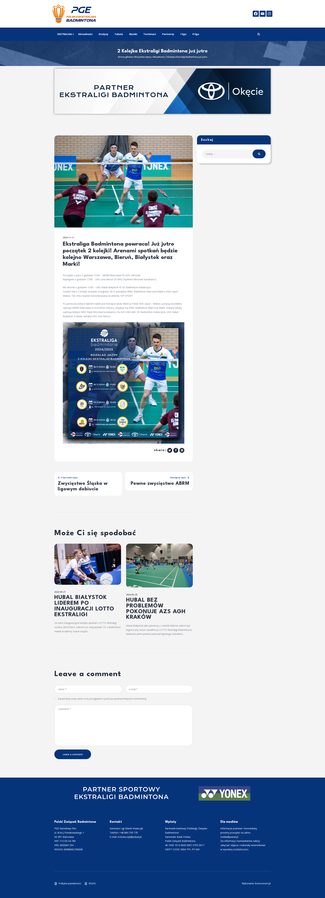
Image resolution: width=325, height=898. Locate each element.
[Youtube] (263, 14)
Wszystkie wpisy (142, 56)
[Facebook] (256, 14)
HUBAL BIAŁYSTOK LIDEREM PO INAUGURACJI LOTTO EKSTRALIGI (84, 606)
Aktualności (159, 56)
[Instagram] (269, 14)
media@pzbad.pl (229, 836)
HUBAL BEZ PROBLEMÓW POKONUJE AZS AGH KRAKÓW (156, 608)
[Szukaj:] (234, 153)
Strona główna (125, 56)
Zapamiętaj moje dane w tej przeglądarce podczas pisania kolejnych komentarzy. (102, 698)
